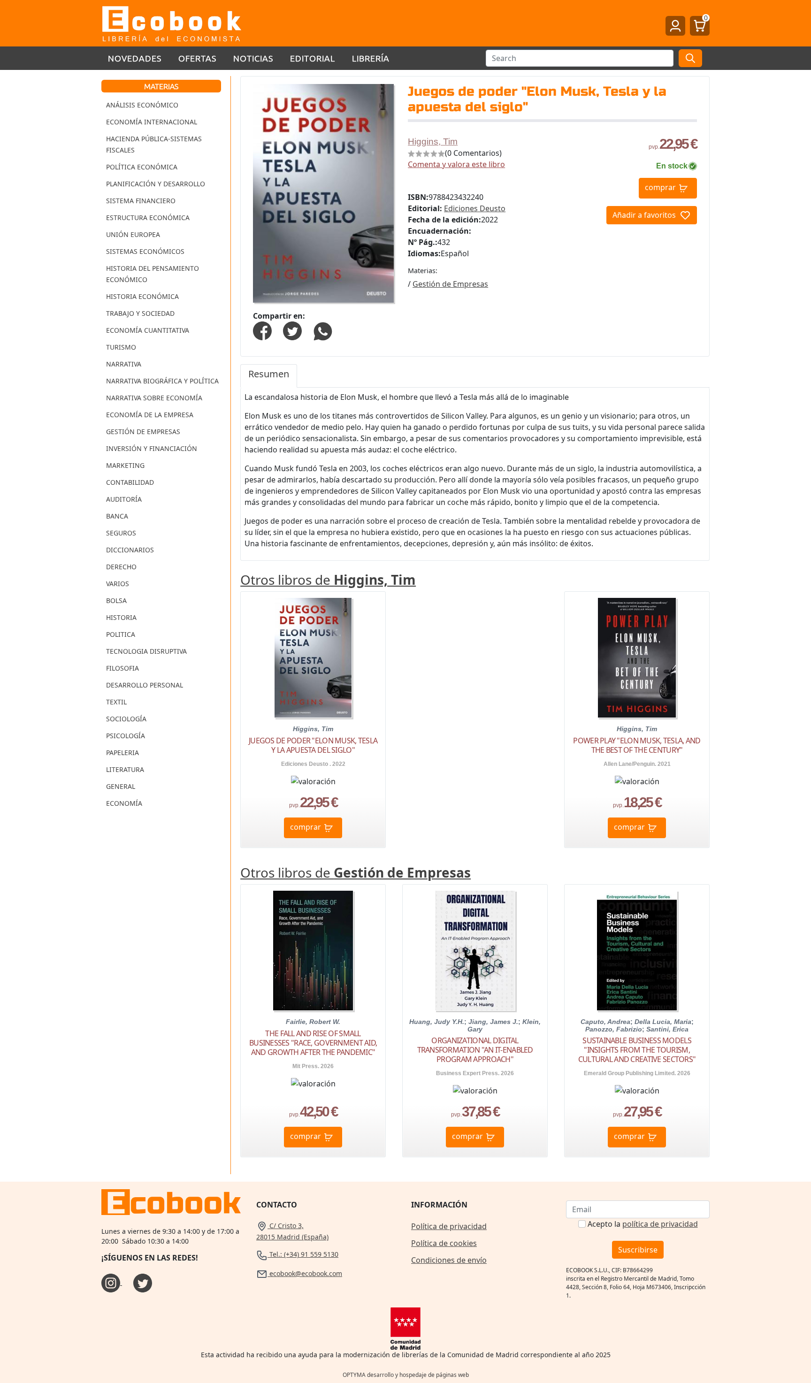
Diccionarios (130, 549)
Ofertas (197, 58)
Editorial (312, 58)
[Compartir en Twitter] (292, 330)
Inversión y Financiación (151, 448)
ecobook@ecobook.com (305, 1273)
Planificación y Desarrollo (155, 183)
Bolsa (116, 600)
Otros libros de (328, 579)
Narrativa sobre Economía (154, 397)
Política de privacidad (449, 1226)
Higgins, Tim (433, 141)
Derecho (121, 566)
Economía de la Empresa (149, 414)
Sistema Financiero (141, 200)
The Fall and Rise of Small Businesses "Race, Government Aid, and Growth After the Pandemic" (313, 1043)
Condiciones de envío (449, 1260)
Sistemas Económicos (145, 251)
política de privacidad (660, 1224)
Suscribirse (638, 1250)
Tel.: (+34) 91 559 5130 (303, 1254)
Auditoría (124, 499)
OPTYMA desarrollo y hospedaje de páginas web (406, 1375)
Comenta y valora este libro (456, 164)
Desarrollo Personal (144, 684)
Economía (124, 803)
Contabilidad (130, 482)
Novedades (134, 58)
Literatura (125, 769)
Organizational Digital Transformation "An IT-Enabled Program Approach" (475, 1050)
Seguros (121, 532)
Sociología (126, 718)
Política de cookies (444, 1243)
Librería (371, 58)
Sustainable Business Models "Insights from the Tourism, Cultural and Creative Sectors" (637, 1050)
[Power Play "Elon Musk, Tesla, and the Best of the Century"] (637, 657)
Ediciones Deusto (474, 208)
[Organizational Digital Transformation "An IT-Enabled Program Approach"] (475, 950)
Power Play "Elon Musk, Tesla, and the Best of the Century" (636, 745)
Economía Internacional (151, 121)
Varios (117, 583)
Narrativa (123, 363)
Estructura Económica (148, 217)
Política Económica (141, 166)
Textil (116, 701)
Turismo (121, 347)
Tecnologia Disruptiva (146, 651)
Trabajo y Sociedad (140, 313)
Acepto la (643, 1224)
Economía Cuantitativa (147, 330)
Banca (117, 516)
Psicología (125, 735)
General (120, 786)
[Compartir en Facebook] (262, 330)
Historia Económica (142, 296)
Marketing (125, 465)
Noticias (253, 58)
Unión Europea (133, 234)
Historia (121, 617)
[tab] (268, 376)
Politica (120, 634)
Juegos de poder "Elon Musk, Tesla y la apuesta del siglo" (313, 745)
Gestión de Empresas (143, 431)
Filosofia (122, 668)
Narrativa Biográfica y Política (162, 380)
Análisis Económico (142, 104)
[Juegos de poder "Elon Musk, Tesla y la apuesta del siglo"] (313, 657)
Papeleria (122, 752)
